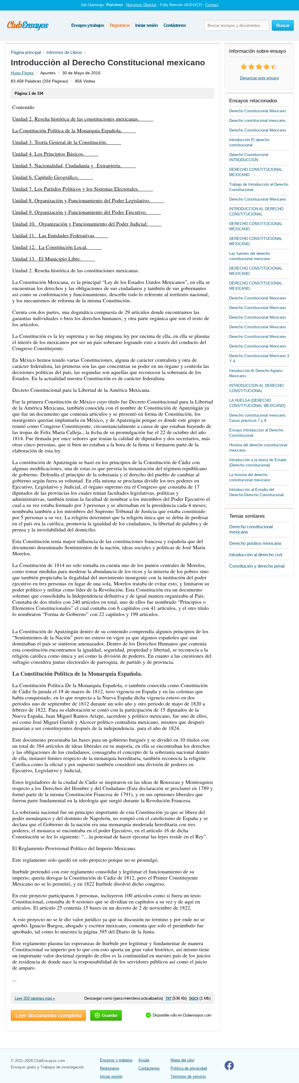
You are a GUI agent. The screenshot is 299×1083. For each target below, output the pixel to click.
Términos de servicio (188, 1076)
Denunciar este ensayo (259, 78)
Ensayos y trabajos (87, 25)
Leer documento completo (48, 1015)
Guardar (109, 1015)
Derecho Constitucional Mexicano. (258, 111)
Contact (211, 5)
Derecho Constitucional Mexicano (257, 199)
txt (168, 998)
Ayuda (143, 1060)
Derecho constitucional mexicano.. (258, 120)
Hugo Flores (22, 73)
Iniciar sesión (146, 25)
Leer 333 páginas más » (35, 998)
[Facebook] (229, 1069)
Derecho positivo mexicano (255, 543)
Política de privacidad (189, 1068)
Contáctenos (175, 25)
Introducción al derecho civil (255, 554)
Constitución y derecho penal (256, 566)
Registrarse (120, 25)
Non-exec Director (141, 5)
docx (194, 998)
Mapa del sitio (182, 1060)
